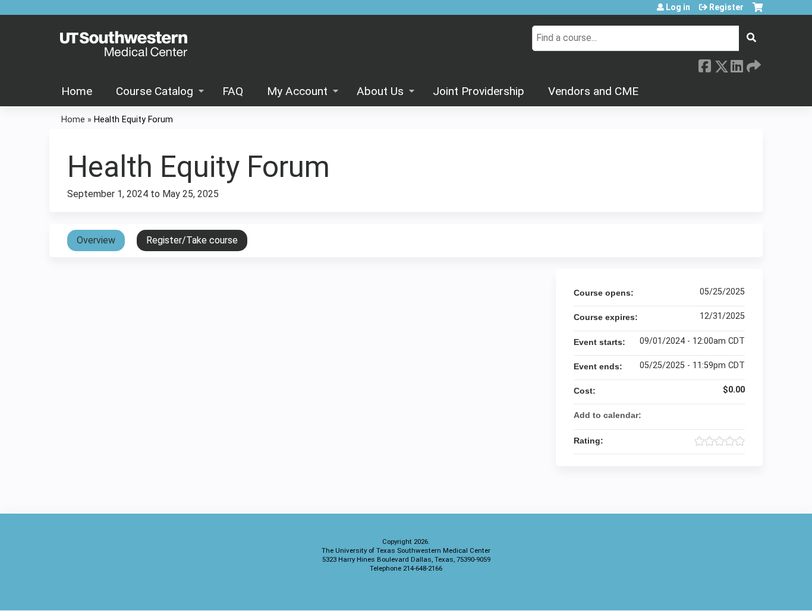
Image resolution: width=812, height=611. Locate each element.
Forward (753, 63)
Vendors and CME (593, 91)
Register (726, 7)
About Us (380, 91)
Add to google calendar (689, 415)
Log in (678, 7)
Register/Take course (192, 240)
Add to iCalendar (720, 414)
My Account (297, 91)
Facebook (704, 64)
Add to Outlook (735, 415)
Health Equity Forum (133, 120)
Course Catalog (154, 91)
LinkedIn (736, 63)
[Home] (123, 44)
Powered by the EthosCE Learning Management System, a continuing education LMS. (720, 591)
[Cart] (758, 11)
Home (76, 91)
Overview (96, 240)
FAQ (232, 91)
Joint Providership (478, 91)
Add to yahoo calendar (704, 415)
